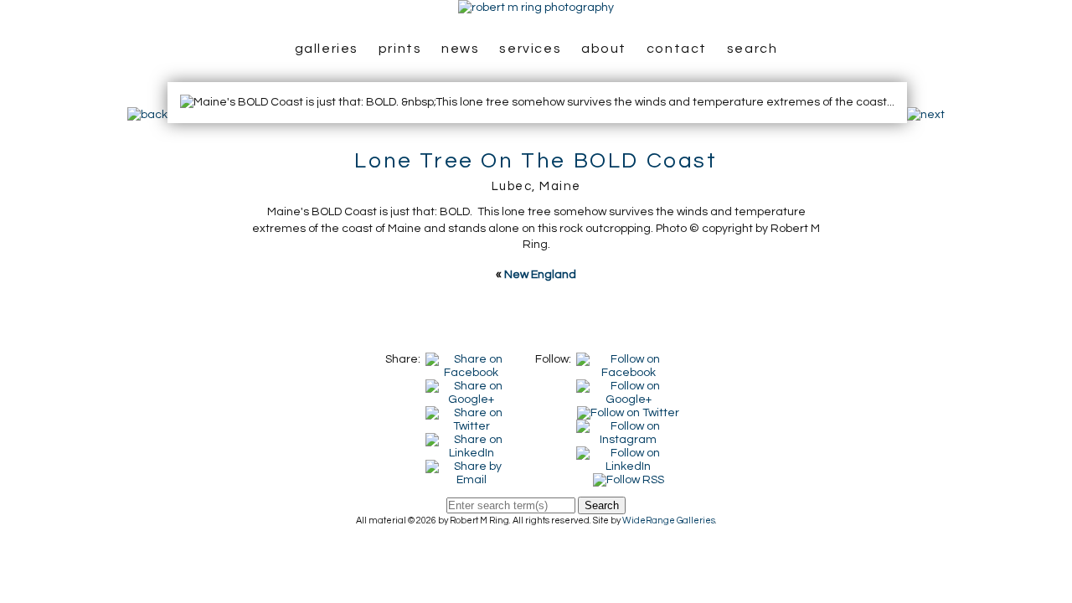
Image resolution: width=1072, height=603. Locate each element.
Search (752, 48)
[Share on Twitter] (471, 413)
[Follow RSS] (628, 480)
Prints (400, 48)
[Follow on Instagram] (628, 426)
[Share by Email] (471, 466)
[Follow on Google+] (628, 386)
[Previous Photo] (147, 115)
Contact (677, 48)
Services (530, 48)
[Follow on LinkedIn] (628, 453)
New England (540, 275)
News (460, 48)
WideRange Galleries (668, 520)
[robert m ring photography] (536, 7)
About (603, 48)
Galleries (326, 48)
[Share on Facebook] (471, 359)
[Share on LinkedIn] (471, 440)
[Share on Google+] (471, 386)
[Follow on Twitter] (628, 413)
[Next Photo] (926, 115)
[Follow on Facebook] (628, 359)
